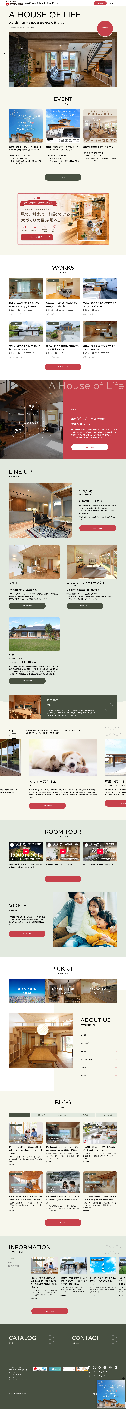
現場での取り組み (86, 1059)
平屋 (19, 314)
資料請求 (100, 3)
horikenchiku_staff (98, 1376)
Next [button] (117, 731)
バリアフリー (13, 314)
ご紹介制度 (84, 1067)
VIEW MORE (63, 367)
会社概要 (83, 1035)
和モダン (86, 314)
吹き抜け (12, 357)
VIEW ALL (63, 177)
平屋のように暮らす (56, 357)
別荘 (48, 357)
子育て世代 (87, 357)
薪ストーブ (19, 357)
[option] (63, 59)
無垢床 (92, 314)
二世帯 (48, 314)
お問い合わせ (85, 1339)
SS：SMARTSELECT (27, 310)
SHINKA (97, 310)
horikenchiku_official (99, 1372)
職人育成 (83, 1075)
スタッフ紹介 (85, 1043)
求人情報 (83, 1051)
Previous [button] (107, 731)
